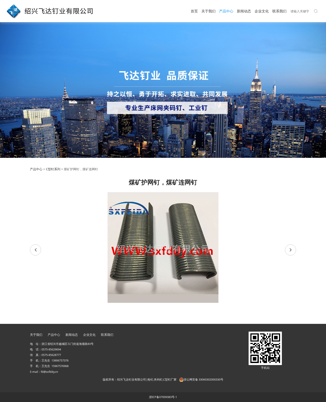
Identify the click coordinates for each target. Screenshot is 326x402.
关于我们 (208, 11)
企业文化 (262, 11)
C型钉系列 (53, 169)
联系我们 (279, 11)
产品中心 (226, 11)
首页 (194, 11)
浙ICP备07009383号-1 (163, 397)
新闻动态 (244, 11)
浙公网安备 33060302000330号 (203, 379)
